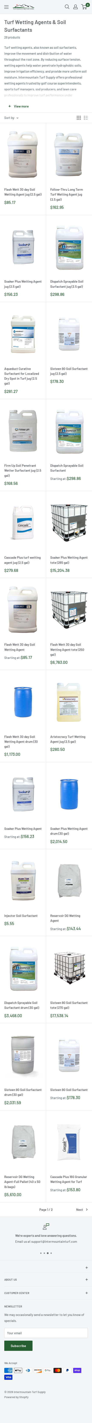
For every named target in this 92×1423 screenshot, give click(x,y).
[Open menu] (6, 7)
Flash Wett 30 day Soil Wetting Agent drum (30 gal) (21, 742)
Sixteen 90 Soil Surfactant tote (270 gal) (69, 1005)
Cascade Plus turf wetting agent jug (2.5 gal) (22, 559)
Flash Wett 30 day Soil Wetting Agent (19, 647)
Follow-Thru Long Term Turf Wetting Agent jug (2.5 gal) (66, 194)
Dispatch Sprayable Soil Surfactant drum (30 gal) (21, 1005)
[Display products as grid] (79, 118)
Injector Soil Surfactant (21, 916)
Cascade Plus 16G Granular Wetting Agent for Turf (68, 1179)
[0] (84, 6)
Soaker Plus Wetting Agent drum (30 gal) (69, 831)
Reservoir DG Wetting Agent (65, 918)
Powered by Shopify (16, 1397)
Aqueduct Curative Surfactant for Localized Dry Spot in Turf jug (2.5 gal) (21, 376)
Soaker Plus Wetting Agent (23, 828)
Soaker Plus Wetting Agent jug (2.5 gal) (23, 283)
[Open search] (67, 6)
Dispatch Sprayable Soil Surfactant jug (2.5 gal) (66, 283)
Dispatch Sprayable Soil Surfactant (66, 468)
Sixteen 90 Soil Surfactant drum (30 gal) (23, 1092)
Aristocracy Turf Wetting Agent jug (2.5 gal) (67, 739)
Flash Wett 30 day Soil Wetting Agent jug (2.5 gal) (23, 192)
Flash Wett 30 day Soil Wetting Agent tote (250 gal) (67, 649)
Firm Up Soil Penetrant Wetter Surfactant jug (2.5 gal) (22, 470)
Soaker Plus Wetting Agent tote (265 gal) (69, 559)
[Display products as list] (86, 118)
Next (79, 1209)
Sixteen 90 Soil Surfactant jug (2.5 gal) (69, 371)
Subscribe (18, 1346)
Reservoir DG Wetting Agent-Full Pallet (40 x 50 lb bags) (22, 1182)
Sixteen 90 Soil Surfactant (69, 1090)
